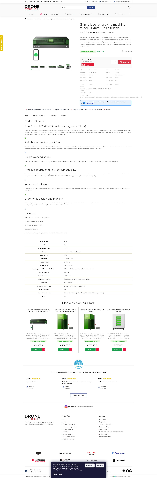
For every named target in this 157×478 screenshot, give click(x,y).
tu (81, 470)
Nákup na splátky (104, 427)
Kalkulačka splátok (89, 64)
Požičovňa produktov (69, 439)
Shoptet (118, 476)
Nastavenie (58, 474)
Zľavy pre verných (104, 429)
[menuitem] (32, 14)
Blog (26, 1)
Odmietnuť (89, 465)
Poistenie (32, 1)
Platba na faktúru (104, 434)
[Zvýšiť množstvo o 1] (116, 61)
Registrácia (102, 422)
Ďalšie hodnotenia (78, 395)
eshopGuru (129, 476)
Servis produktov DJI (68, 434)
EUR (86, 1)
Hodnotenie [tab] (53, 115)
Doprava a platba (58, 1)
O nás (64, 422)
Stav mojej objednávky (105, 424)
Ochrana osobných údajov (70, 427)
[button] (38, 349)
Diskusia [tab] (63, 115)
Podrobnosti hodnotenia (107, 32)
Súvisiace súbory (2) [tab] (39, 115)
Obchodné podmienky (69, 424)
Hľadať (91, 7)
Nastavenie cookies (105, 436)
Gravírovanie (92, 72)
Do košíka (126, 62)
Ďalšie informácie (85, 46)
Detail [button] (35, 349)
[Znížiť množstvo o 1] (116, 63)
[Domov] (26, 19)
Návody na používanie (69, 436)
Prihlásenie (102, 419)
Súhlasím (100, 465)
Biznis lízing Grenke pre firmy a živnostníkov (111, 431)
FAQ (64, 419)
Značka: (93, 70)
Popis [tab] (26, 115)
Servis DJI (39, 1)
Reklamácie (47, 1)
